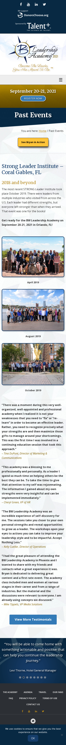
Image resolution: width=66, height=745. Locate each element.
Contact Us (33, 704)
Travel (42, 692)
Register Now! (33, 98)
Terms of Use (49, 698)
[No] (61, 735)
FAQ (11, 698)
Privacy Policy (27, 698)
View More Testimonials (33, 619)
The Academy (10, 692)
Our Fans (58, 692)
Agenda (28, 692)
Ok (33, 738)
